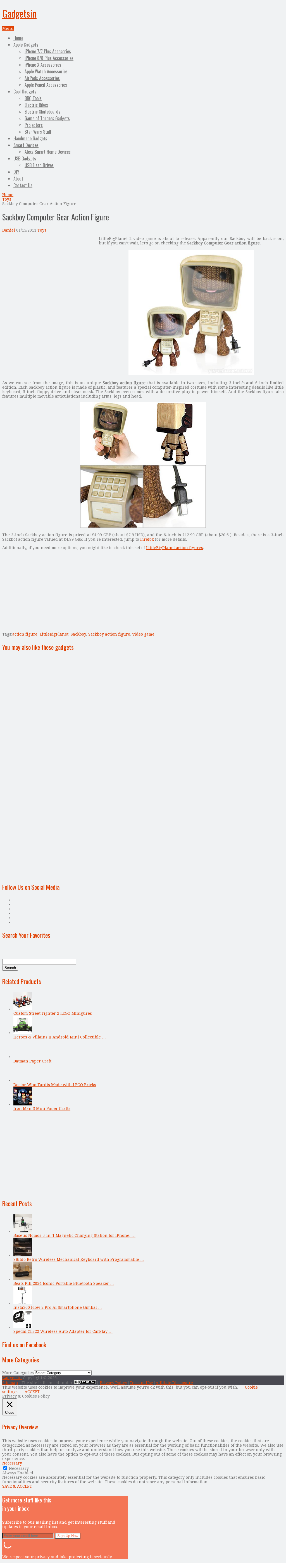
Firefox (147, 539)
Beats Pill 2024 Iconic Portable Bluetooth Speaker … (63, 1283)
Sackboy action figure (109, 634)
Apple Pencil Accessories (46, 84)
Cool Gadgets (24, 91)
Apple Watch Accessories (46, 71)
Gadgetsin (19, 13)
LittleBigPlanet (54, 634)
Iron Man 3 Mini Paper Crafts (41, 1108)
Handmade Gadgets (30, 138)
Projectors (34, 125)
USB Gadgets (24, 158)
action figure (24, 634)
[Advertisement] (49, 275)
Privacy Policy (113, 1383)
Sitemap (10, 1383)
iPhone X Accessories (43, 64)
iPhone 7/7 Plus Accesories (48, 51)
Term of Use (141, 1383)
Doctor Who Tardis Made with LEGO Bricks (54, 1085)
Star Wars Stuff (38, 131)
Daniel (8, 230)
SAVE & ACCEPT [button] (17, 1486)
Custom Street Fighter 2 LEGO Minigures (52, 1013)
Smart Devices (26, 145)
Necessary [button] (12, 1463)
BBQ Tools (33, 98)
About (18, 178)
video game (143, 634)
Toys (6, 199)
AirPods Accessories (42, 78)
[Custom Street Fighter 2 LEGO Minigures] (22, 1009)
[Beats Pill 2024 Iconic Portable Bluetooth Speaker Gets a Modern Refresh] (22, 1279)
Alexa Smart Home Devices (48, 151)
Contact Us (22, 185)
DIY (16, 172)
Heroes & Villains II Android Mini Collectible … (59, 1037)
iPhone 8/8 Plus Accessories (49, 58)
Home (18, 38)
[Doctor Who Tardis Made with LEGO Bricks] (22, 1080)
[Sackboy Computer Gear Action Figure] (191, 374)
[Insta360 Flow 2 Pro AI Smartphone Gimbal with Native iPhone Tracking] (22, 1303)
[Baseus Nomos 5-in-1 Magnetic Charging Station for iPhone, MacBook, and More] (22, 1231)
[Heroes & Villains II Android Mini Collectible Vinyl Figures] (22, 1032)
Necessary (19, 1468)
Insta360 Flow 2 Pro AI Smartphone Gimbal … (57, 1307)
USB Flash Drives (39, 165)
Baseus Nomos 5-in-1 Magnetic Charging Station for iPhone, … (74, 1235)
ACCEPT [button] (32, 1391)
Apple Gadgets (25, 44)
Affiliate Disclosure (174, 1383)
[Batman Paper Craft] (22, 1056)
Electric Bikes (36, 105)
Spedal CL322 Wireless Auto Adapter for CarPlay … (63, 1331)
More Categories (18, 1372)
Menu (8, 28)
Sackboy (78, 634)
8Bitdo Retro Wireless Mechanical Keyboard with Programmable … (78, 1259)
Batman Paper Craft (32, 1061)
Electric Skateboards (42, 111)
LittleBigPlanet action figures (174, 547)
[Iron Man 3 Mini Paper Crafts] (22, 1104)
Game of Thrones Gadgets (47, 118)
